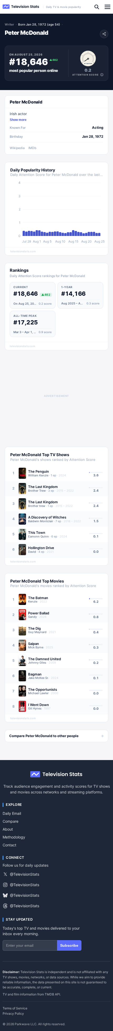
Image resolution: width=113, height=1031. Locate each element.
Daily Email (12, 813)
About (8, 829)
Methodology (14, 837)
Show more (18, 120)
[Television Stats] (21, 6)
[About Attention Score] (102, 75)
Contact (9, 845)
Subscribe (69, 945)
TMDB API (52, 994)
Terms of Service (15, 1008)
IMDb (32, 148)
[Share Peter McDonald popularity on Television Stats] (104, 34)
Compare (10, 821)
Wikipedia (17, 148)
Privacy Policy (13, 1013)
